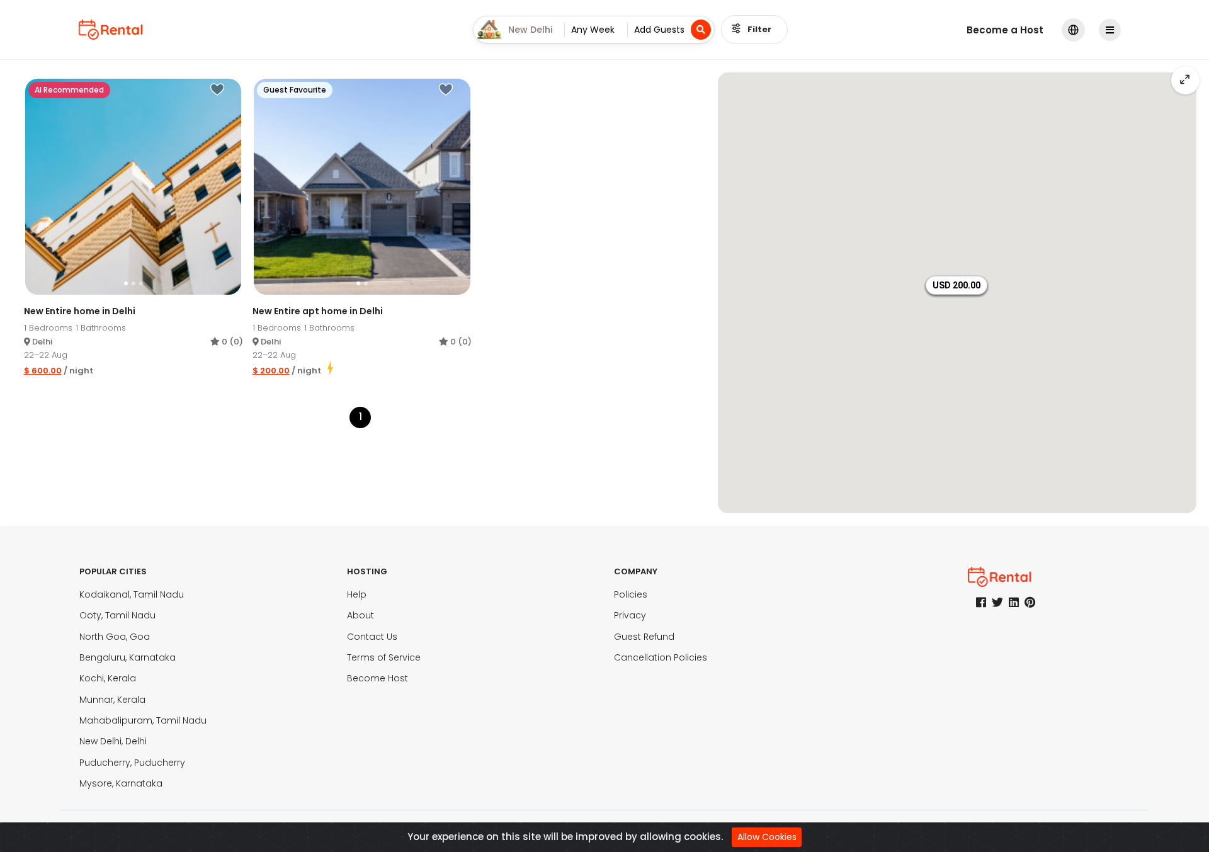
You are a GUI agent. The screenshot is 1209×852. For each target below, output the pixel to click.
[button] (956, 285)
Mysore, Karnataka (120, 783)
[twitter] (997, 602)
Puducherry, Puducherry (132, 762)
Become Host (377, 678)
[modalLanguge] (1073, 30)
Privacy (630, 615)
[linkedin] (1014, 602)
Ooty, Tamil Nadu (117, 615)
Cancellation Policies (660, 657)
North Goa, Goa (114, 636)
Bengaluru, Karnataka (127, 657)
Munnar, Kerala (112, 699)
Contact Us (372, 636)
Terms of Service (384, 657)
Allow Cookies (767, 837)
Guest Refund (644, 636)
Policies (630, 594)
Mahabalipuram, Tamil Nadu (143, 720)
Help (356, 594)
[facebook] (981, 602)
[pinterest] (1030, 602)
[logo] (111, 29)
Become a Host (1005, 30)
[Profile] (1110, 29)
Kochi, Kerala (107, 678)
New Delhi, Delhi (113, 741)
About (360, 615)
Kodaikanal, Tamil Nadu (131, 594)
